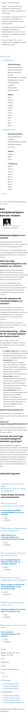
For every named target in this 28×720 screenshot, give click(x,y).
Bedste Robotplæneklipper (12, 695)
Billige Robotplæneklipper (12, 698)
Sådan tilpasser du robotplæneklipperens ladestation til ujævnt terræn (12, 537)
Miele (9, 118)
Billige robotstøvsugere (15, 70)
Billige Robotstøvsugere (11, 686)
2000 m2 (10, 166)
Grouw (10, 159)
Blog (5, 202)
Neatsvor (10, 102)
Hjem (1, 202)
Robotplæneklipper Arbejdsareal (13, 702)
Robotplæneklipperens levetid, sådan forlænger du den (13, 610)
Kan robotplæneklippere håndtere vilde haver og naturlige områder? (10, 562)
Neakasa (10, 105)
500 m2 (10, 189)
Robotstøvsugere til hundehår (17, 77)
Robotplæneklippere (15, 134)
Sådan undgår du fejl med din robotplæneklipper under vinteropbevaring (13, 586)
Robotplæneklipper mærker (12, 700)
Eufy (9, 120)
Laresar (10, 125)
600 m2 (10, 187)
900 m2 (10, 177)
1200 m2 (10, 171)
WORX (9, 157)
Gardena (10, 154)
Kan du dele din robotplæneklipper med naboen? (10, 634)
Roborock (11, 100)
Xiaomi (10, 110)
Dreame (10, 108)
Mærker (11, 95)
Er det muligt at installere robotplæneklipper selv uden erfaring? (12, 512)
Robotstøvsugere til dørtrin (16, 80)
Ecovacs (10, 113)
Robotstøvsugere (14, 64)
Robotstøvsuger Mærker (11, 688)
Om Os (6, 676)
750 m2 (10, 182)
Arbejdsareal (12, 164)
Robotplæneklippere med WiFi (17, 142)
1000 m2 (10, 174)
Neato (9, 115)
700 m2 (10, 184)
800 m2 (10, 179)
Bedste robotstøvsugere (15, 67)
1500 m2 (10, 169)
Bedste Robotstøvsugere (11, 684)
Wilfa (9, 123)
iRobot (10, 97)
